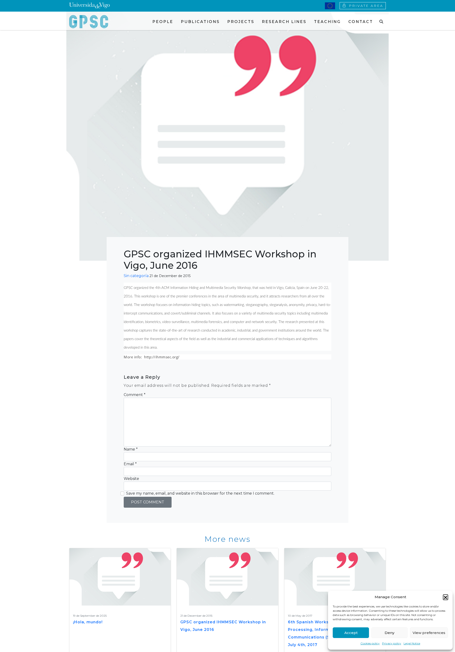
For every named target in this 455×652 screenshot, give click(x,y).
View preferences (429, 632)
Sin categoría (136, 276)
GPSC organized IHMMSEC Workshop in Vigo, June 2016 (223, 626)
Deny (389, 632)
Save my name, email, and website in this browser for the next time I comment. (200, 493)
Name (131, 449)
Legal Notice (412, 643)
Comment (135, 394)
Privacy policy (391, 643)
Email (130, 464)
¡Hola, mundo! (88, 622)
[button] (445, 597)
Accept (351, 632)
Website (131, 478)
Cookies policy (370, 643)
